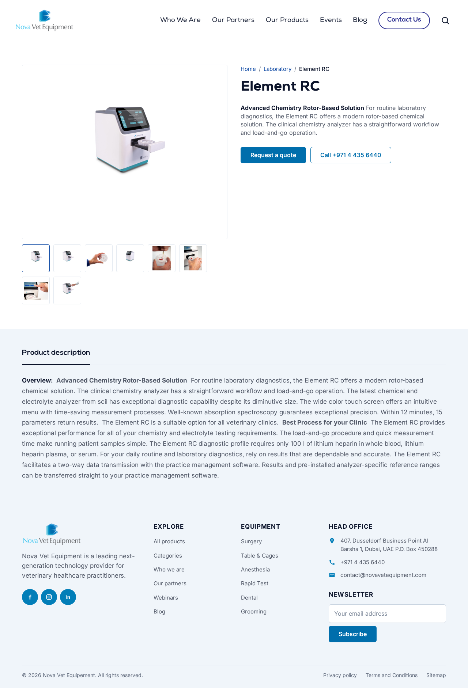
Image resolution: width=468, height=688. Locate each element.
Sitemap (436, 675)
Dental (249, 597)
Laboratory (277, 68)
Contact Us (404, 20)
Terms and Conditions (392, 675)
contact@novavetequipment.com (383, 574)
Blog (360, 20)
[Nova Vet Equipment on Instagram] (49, 597)
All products (169, 541)
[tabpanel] (234, 428)
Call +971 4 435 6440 (350, 155)
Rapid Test (254, 583)
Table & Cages (259, 555)
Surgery (251, 541)
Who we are (169, 569)
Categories (168, 555)
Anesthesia (255, 569)
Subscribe (353, 634)
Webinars (166, 597)
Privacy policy (340, 675)
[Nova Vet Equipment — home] (45, 20)
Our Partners (233, 20)
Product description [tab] (56, 353)
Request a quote (273, 155)
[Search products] (445, 20)
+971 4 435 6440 (362, 562)
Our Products (287, 20)
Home (248, 68)
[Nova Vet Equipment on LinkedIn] (68, 597)
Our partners (170, 583)
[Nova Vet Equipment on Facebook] (30, 597)
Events (331, 20)
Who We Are (180, 20)
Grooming (254, 611)
